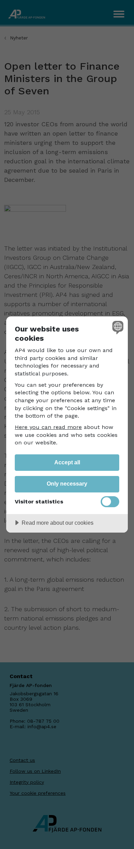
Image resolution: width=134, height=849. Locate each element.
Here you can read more (48, 427)
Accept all (67, 462)
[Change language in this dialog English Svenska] (117, 327)
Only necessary (67, 483)
